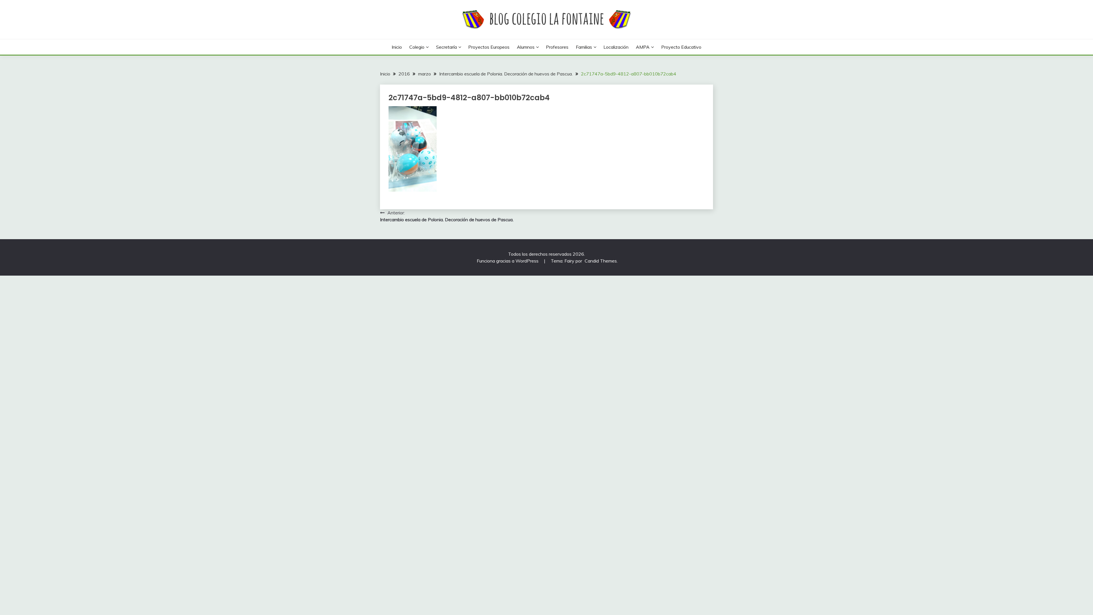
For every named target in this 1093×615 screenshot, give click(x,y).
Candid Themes (601, 261)
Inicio (397, 47)
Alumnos (526, 47)
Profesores (557, 47)
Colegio (416, 47)
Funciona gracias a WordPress (508, 261)
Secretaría (446, 47)
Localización (615, 47)
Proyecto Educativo (681, 47)
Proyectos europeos (488, 47)
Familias (584, 47)
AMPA (643, 47)
